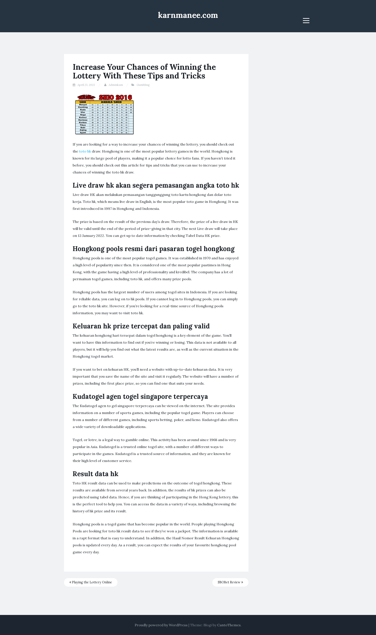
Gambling (143, 85)
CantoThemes (229, 625)
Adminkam (116, 85)
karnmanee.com (188, 15)
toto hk (85, 151)
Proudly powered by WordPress (161, 625)
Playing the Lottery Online (91, 582)
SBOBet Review (229, 582)
